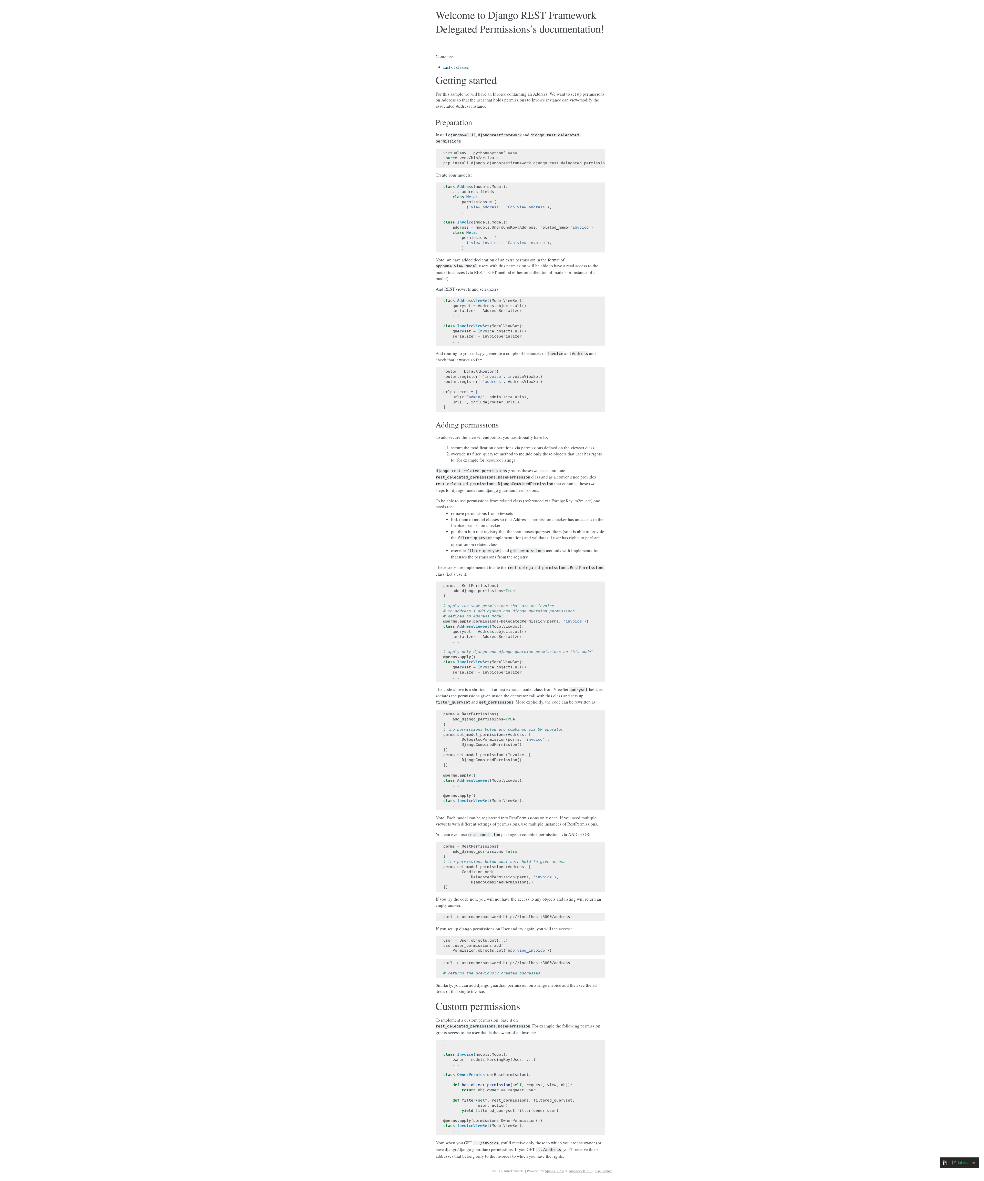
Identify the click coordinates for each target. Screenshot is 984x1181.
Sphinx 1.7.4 (554, 1170)
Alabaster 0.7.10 (580, 1170)
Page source (603, 1170)
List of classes (456, 67)
